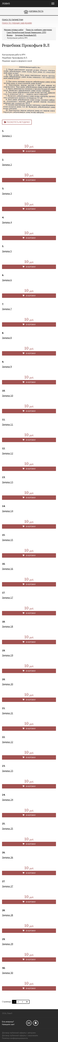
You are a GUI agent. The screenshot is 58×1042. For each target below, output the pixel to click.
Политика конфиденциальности (15, 1038)
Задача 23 (7, 770)
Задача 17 (7, 597)
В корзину (30, 151)
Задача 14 (7, 511)
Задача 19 (7, 655)
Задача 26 (7, 857)
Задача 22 (7, 741)
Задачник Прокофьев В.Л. (25, 35)
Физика (10, 35)
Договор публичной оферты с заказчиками (20, 1035)
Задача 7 (7, 308)
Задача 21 (7, 713)
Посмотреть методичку (18, 122)
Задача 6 (7, 280)
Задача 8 (7, 337)
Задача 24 (7, 799)
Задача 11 (7, 424)
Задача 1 (7, 135)
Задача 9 (7, 366)
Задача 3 (7, 193)
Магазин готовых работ (13, 29)
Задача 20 (7, 684)
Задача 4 (7, 222)
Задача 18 (7, 626)
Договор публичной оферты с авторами (19, 1032)
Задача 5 (7, 251)
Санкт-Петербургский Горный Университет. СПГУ (26, 32)
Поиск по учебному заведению (39, 29)
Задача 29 (7, 943)
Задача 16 (7, 568)
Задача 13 (7, 482)
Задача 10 (7, 395)
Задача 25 (7, 828)
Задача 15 (7, 539)
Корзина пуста (36, 11)
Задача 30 (7, 972)
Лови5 (6, 3)
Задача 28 (7, 915)
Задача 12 (7, 453)
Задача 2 (7, 164)
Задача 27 (7, 886)
